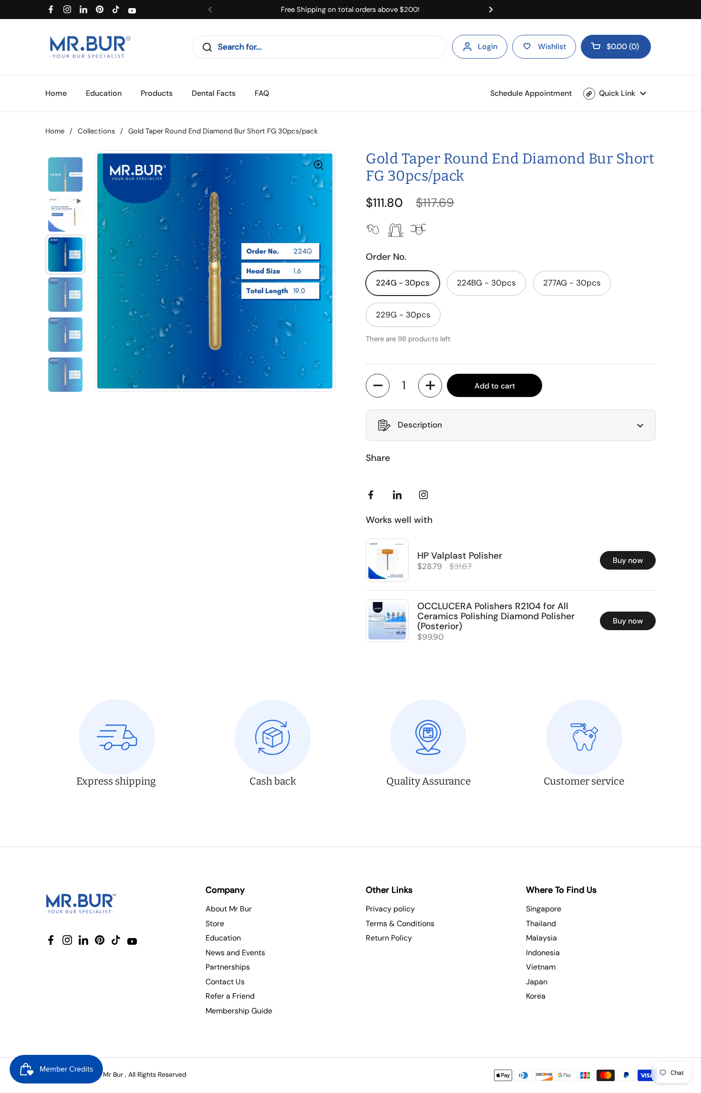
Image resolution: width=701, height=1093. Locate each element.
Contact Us (225, 982)
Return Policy (389, 938)
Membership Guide (239, 1011)
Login (487, 46)
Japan (536, 982)
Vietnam (541, 967)
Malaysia (541, 938)
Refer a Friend (230, 996)
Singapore (543, 909)
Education (223, 938)
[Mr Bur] (89, 47)
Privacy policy (390, 909)
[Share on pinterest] (399, 495)
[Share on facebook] (373, 495)
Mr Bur (113, 1074)
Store (215, 924)
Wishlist (552, 46)
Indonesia (543, 953)
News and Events (235, 953)
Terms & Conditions (400, 924)
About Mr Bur (229, 909)
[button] (616, 47)
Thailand (541, 924)
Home (54, 131)
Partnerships (228, 967)
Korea (536, 996)
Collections (96, 131)
